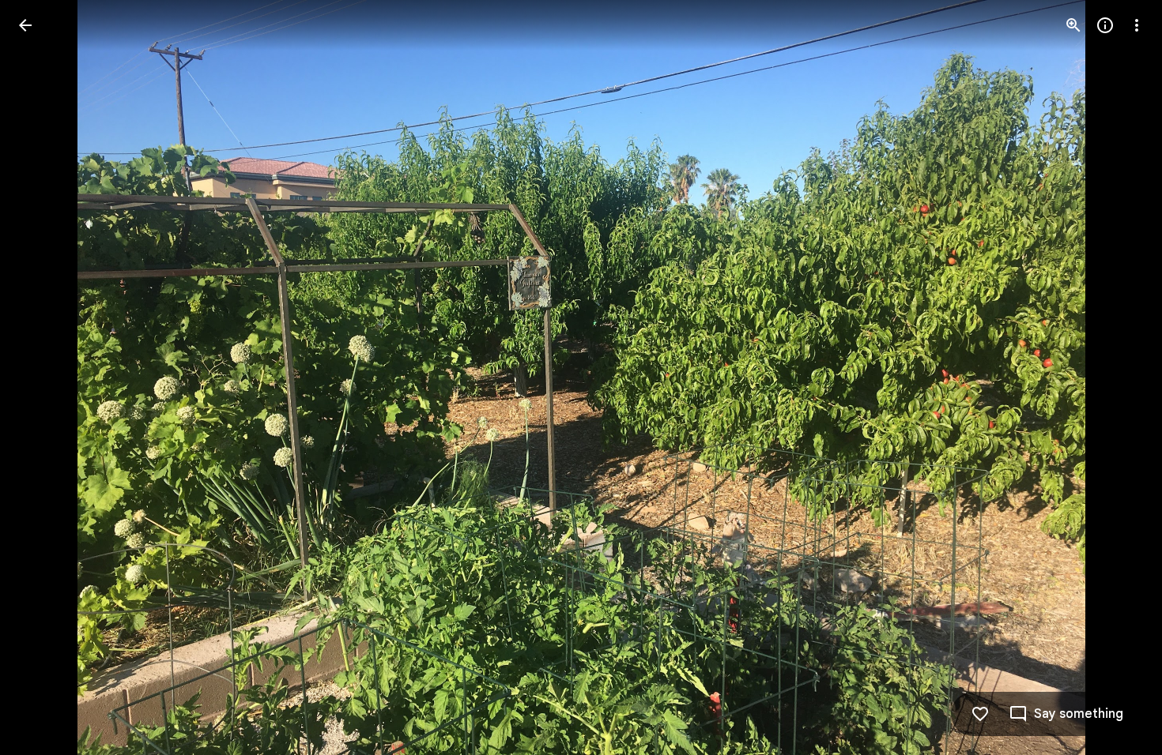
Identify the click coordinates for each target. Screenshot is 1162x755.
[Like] (980, 713)
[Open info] (1105, 25)
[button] (44, 377)
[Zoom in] (1073, 25)
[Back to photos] (25, 25)
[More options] (1137, 25)
